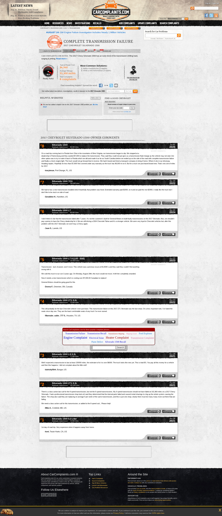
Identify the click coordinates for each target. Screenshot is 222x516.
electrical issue (96, 338)
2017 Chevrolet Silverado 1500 (82, 45)
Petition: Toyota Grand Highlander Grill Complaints (30, 11)
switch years (96, 28)
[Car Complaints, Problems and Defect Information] (111, 10)
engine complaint (75, 337)
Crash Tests (81, 50)
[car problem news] (70, 23)
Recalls (91, 50)
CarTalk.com (127, 111)
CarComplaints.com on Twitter (47, 495)
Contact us (137, 483)
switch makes (131, 28)
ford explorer (145, 333)
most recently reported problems (144, 490)
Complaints (69, 50)
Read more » (61, 59)
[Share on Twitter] (111, 85)
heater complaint (117, 337)
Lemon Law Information (99, 485)
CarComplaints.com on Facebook (43, 495)
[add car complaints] (128, 23)
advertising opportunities (163, 500)
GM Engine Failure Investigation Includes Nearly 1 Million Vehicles (86, 32)
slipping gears (131, 334)
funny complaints (139, 492)
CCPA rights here (158, 513)
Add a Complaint (97, 478)
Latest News (22, 6)
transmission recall (96, 333)
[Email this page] (116, 85)
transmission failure (75, 333)
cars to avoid (141, 488)
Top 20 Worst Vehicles (99, 483)
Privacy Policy (118, 513)
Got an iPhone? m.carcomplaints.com (55, 495)
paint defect (97, 341)
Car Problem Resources (100, 487)
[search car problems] (170, 23)
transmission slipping (116, 334)
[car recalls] (97, 23)
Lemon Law (107, 51)
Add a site (95, 98)
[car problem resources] (59, 23)
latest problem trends (158, 488)
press (148, 481)
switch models (113, 28)
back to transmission (52, 51)
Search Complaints (98, 481)
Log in (208, 3)
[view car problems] (48, 23)
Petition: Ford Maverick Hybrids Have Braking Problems (32, 17)
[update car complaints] (148, 23)
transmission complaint (142, 338)
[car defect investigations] (83, 23)
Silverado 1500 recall (115, 341)
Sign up (215, 3)
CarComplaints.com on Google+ (51, 495)
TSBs (99, 50)
